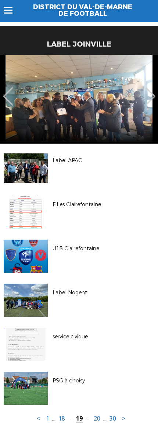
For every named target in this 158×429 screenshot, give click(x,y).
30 (112, 418)
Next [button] (150, 91)
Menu (11, 10)
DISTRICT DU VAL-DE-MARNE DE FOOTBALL (82, 10)
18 (61, 418)
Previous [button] (7, 91)
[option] (79, 99)
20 (97, 418)
